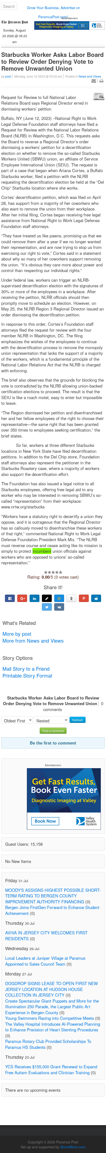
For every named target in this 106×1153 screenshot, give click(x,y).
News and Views (90, 76)
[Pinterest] (84, 598)
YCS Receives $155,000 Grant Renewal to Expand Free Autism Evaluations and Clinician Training (51, 1069)
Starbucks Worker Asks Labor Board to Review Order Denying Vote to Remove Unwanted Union (52, 61)
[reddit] (96, 598)
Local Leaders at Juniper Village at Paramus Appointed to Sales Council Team (45, 961)
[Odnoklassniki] (71, 598)
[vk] (59, 607)
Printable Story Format (27, 675)
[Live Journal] (47, 598)
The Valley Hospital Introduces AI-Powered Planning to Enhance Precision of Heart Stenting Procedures (52, 1027)
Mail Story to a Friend (26, 668)
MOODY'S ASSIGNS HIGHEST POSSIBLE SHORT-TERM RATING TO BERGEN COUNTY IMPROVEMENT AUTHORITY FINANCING (53, 896)
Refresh (77, 720)
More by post (16, 633)
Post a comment (53, 731)
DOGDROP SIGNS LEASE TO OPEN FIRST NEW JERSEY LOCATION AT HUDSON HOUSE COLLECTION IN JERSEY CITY (51, 989)
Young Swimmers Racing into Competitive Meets (49, 1018)
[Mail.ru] (59, 598)
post (8, 76)
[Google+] (22, 598)
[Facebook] (10, 598)
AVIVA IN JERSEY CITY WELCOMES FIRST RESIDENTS (46, 936)
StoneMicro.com (73, 1146)
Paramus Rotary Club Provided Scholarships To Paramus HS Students (48, 1044)
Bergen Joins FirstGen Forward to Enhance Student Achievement (52, 910)
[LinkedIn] (34, 598)
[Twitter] (47, 607)
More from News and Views (33, 640)
